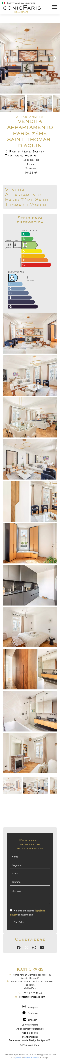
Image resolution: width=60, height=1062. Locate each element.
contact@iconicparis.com (32, 997)
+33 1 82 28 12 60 (32, 993)
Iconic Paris (30, 969)
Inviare (18, 921)
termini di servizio (31, 1058)
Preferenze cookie (18, 1040)
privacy (18, 1058)
